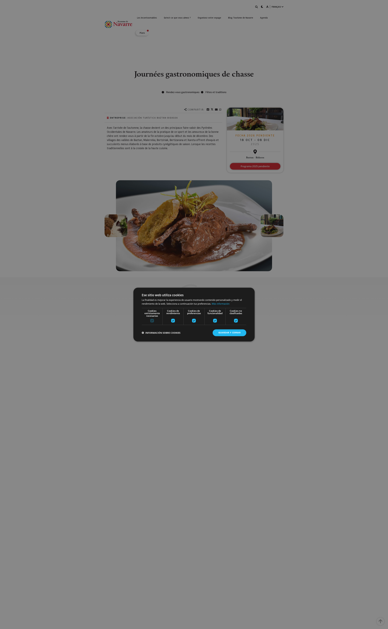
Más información (220, 303)
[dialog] (194, 314)
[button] (161, 332)
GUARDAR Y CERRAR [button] (229, 332)
